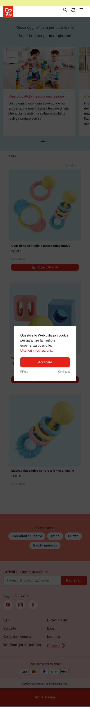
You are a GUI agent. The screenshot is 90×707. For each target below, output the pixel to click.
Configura (64, 371)
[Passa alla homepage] (8, 12)
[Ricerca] (65, 10)
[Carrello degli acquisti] (73, 10)
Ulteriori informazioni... (37, 350)
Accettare (45, 362)
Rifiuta (24, 371)
